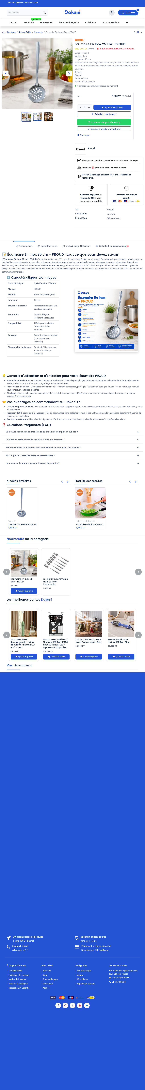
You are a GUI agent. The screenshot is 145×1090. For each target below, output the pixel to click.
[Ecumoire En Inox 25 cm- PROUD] (24, 563)
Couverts (38, 32)
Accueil (46, 988)
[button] (5, 73)
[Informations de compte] (112, 13)
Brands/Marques (50, 979)
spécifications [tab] (48, 246)
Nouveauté (48, 983)
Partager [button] (84, 135)
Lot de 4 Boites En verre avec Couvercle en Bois (88, 641)
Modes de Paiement (18, 979)
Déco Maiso (82, 979)
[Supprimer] (80, 107)
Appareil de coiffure (86, 983)
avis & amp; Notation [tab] (77, 246)
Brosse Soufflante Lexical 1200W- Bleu (119, 641)
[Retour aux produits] (138, 32)
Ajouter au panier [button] (114, 107)
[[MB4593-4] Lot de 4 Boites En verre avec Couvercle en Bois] (88, 624)
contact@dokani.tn (121, 977)
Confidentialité (15, 970)
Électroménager (84, 970)
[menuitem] (14, 22)
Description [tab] (25, 246)
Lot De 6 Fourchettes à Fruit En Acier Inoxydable (55, 582)
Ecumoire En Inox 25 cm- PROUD (22, 580)
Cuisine (80, 975)
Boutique (11, 32)
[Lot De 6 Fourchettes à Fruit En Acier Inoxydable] (56, 563)
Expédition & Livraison (19, 975)
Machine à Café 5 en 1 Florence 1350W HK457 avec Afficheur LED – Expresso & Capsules (55, 643)
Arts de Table (25, 32)
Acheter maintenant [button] (105, 113)
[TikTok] (72, 1005)
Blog (45, 975)
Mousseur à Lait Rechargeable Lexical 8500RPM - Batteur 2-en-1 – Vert (23, 643)
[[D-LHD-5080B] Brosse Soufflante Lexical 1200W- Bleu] (121, 624)
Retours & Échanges (18, 983)
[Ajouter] (89, 107)
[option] (72, 572)
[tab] (112, 246)
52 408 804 (120, 982)
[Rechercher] (45, 12)
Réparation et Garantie (19, 988)
